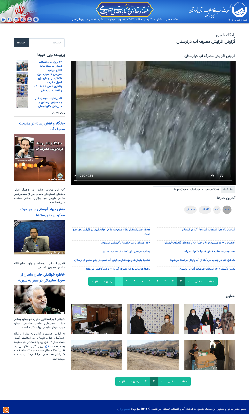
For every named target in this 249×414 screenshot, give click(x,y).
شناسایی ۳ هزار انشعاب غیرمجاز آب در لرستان (208, 230)
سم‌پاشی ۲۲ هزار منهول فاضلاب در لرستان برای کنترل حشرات (49, 78)
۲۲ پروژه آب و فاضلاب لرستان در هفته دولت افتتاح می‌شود (50, 66)
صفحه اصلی (171, 19)
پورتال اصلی (77, 19)
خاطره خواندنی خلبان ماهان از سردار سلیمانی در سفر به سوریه (41, 277)
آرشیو (101, 19)
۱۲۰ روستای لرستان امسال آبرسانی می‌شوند (125, 243)
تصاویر (121, 19)
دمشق (48, 346)
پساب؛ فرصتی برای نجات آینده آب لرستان (126, 251)
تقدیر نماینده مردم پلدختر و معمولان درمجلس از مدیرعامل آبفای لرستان (48, 102)
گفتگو (130, 19)
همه (227, 209)
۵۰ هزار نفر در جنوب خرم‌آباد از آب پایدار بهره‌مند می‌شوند (202, 260)
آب (217, 209)
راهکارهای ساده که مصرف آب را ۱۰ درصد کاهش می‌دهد (118, 269)
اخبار (159, 19)
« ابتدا (211, 281)
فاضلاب (205, 209)
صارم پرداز (124, 409)
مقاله (139, 19)
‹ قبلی (198, 281)
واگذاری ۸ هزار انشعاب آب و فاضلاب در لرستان (48, 89)
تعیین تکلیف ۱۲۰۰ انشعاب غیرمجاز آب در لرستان (207, 269)
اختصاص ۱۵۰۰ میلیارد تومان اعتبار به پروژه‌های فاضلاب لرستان (199, 243)
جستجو (21, 43)
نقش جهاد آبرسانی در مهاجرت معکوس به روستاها (42, 212)
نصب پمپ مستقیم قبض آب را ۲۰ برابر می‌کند (209, 251)
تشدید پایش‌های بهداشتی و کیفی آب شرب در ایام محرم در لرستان (112, 260)
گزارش (148, 19)
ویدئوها (111, 19)
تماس (92, 19)
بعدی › (108, 281)
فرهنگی (190, 209)
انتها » (94, 281)
